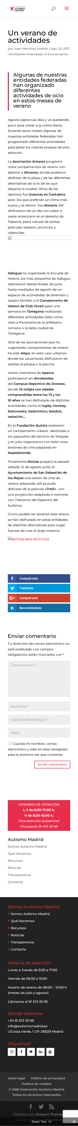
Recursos (15, 861)
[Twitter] (31, 1052)
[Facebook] (21, 1052)
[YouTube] (50, 1052)
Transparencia (19, 875)
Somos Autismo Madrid (27, 846)
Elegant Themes (49, 1114)
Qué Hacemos (19, 853)
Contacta (15, 882)
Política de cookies (36, 1084)
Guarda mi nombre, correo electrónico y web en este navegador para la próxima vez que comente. (38, 749)
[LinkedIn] (40, 1052)
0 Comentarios (56, 54)
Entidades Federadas (26, 54)
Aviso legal (16, 1078)
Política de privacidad (48, 1078)
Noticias (14, 868)
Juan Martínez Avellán (31, 49)
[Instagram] (12, 1052)
